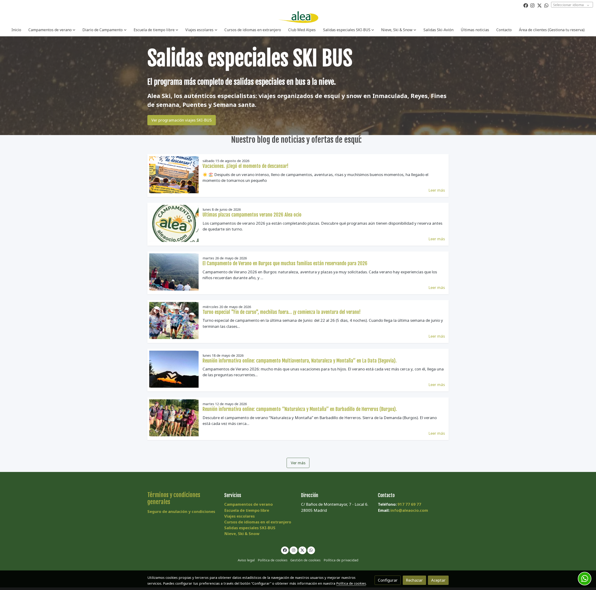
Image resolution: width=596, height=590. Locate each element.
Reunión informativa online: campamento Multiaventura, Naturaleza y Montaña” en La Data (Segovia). (300, 361)
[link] (298, 17)
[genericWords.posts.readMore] (173, 174)
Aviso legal (246, 560)
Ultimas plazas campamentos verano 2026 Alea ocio (252, 215)
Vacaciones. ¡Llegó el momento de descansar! (245, 166)
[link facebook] (525, 5)
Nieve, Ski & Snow (241, 533)
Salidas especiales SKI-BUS (249, 527)
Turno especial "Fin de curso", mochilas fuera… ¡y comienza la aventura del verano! (282, 312)
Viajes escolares (239, 516)
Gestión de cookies (305, 560)
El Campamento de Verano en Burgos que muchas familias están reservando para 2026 (285, 263)
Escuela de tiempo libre (246, 510)
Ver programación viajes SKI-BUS (181, 120)
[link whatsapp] (546, 5)
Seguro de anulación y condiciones (181, 511)
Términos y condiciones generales (173, 498)
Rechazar (414, 580)
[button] (52, 30)
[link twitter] (539, 5)
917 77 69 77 (409, 504)
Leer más (436, 190)
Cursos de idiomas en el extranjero (257, 522)
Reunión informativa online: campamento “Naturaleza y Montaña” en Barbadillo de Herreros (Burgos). (300, 409)
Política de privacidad (341, 560)
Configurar (388, 580)
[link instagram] (532, 5)
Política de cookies (273, 560)
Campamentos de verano (248, 504)
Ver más (298, 462)
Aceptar (438, 580)
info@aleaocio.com (409, 510)
